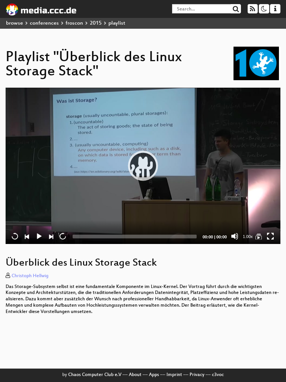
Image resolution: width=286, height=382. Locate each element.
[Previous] (26, 236)
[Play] (143, 165)
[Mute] (234, 236)
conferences (44, 23)
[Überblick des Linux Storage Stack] (258, 236)
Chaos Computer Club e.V (94, 375)
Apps (154, 375)
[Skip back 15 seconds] (15, 236)
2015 (96, 23)
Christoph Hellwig (30, 276)
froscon (74, 23)
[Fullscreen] (270, 236)
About (135, 375)
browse (14, 23)
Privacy (197, 375)
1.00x (248, 236)
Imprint (174, 375)
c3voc (218, 375)
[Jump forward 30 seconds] (62, 236)
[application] (143, 166)
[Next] (50, 236)
